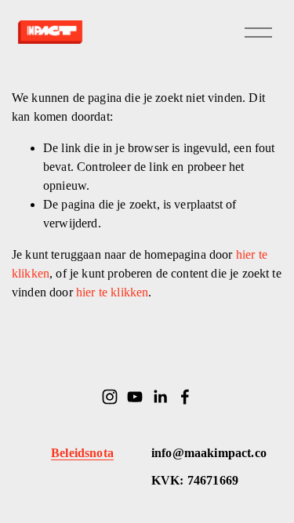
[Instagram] (110, 397)
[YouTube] (135, 397)
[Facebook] (185, 397)
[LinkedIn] (160, 397)
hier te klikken (112, 292)
